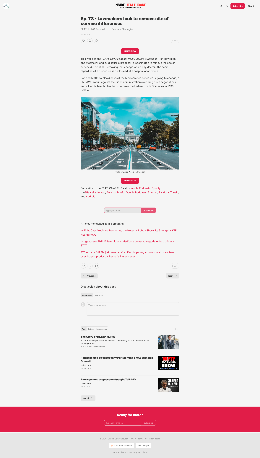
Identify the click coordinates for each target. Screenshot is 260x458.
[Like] (83, 40)
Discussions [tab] (101, 329)
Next (170, 275)
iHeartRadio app (95, 192)
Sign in (251, 6)
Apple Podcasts (140, 188)
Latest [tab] (91, 329)
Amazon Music (115, 192)
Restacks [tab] (99, 295)
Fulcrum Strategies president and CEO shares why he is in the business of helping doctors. (115, 342)
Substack (117, 452)
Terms (141, 438)
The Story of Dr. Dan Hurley (98, 336)
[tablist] (92, 295)
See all (86, 398)
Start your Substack (123, 445)
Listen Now (86, 365)
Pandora (164, 192)
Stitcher (152, 192)
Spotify (156, 188)
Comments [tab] (87, 295)
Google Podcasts (136, 192)
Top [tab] (83, 329)
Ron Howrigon (99, 346)
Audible (90, 196)
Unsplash (141, 172)
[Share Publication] (226, 6)
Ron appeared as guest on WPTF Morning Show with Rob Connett (117, 359)
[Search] (220, 6)
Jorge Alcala (128, 172)
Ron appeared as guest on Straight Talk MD (108, 379)
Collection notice (152, 438)
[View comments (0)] (90, 40)
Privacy (133, 438)
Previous (91, 275)
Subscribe (238, 6)
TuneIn (174, 192)
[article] (130, 343)
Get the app (143, 445)
